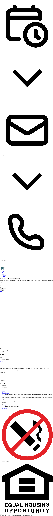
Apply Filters (2, 290)
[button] (27, 460)
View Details (1, 352)
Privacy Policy (3, 391)
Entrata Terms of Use (4, 408)
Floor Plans (3, 271)
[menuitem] (27, 271)
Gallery (2, 272)
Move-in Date (1, 286)
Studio (2, 288)
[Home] (3, 269)
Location (3, 273)
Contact (4, 276)
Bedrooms (1, 287)
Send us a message (4, 405)
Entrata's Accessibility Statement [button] (5, 393)
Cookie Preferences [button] (4, 392)
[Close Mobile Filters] (0, 285)
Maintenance (4, 275)
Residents (3, 274)
